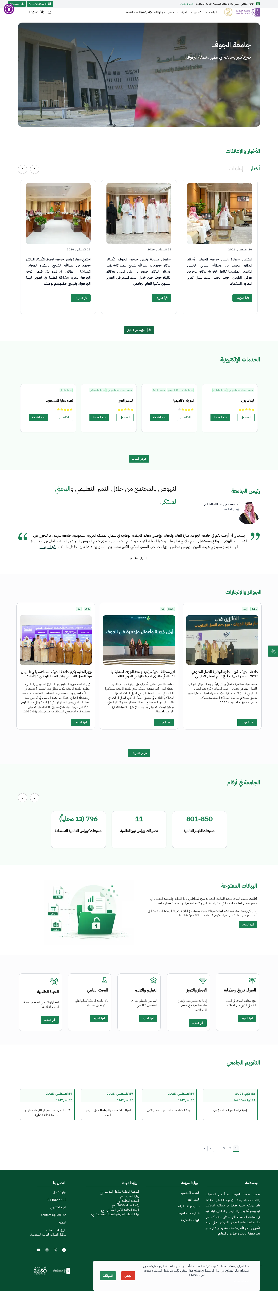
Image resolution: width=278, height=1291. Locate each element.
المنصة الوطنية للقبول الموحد (122, 1191)
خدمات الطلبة (220, 390)
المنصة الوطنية (130, 1200)
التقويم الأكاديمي (190, 1193)
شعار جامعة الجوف (189, 1213)
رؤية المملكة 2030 (128, 1205)
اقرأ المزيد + (48, 547)
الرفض (128, 1276)
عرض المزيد (139, 458)
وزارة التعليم (132, 1196)
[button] (22, 169)
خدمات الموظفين (97, 390)
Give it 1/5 (253, 409)
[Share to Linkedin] (136, 558)
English (33, 12)
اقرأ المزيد (243, 298)
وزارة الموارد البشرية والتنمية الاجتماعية (117, 1214)
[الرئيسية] (240, 12)
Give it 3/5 (246, 409)
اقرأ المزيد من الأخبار (139, 330)
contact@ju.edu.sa (53, 1215)
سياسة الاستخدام (243, 1281)
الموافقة (108, 1276)
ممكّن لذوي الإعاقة (164, 12)
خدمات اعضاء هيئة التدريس (241, 390)
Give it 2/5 (249, 409)
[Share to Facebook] (147, 558)
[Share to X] (142, 558)
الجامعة (213, 12)
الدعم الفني (193, 1199)
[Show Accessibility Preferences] (9, 9)
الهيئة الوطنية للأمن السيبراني (122, 1209)
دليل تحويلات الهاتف (188, 1206)
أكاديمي (198, 12)
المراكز (184, 12)
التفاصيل (246, 417)
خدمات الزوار (66, 390)
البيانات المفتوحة (190, 1220)
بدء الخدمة (220, 417)
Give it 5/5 (240, 409)
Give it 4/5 (243, 409)
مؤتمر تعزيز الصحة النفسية (139, 12)
